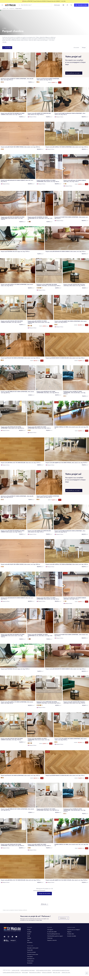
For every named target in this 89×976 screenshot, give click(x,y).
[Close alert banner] (88, 1)
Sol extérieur (29, 942)
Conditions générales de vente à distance (43, 970)
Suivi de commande (31, 952)
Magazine (69, 931)
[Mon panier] (71, 5)
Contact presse (30, 961)
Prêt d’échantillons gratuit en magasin (55, 936)
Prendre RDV (30, 950)
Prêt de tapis (49, 938)
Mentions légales (25, 972)
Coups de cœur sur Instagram (73, 929)
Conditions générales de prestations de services (60, 970)
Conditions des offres (15, 970)
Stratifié (28, 934)
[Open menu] (2, 5)
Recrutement (29, 963)
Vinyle (28, 936)
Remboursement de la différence (35, 972)
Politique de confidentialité (47, 972)
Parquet (28, 929)
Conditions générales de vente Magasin (28, 970)
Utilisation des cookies (66, 972)
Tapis (28, 940)
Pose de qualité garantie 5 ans (53, 934)
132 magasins (50, 929)
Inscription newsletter (71, 936)
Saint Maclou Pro (30, 958)
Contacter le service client (32, 954)
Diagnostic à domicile (51, 940)
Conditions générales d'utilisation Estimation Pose (12, 972)
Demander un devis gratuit (32, 948)
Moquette (29, 938)
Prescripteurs (30, 956)
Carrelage (29, 931)
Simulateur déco (70, 934)
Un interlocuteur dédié (51, 931)
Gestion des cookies (56, 972)
